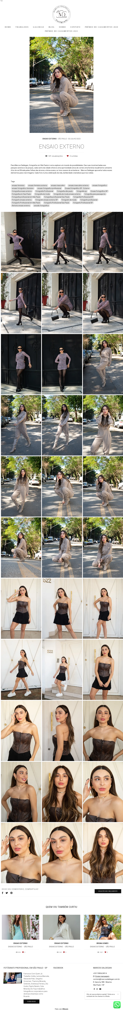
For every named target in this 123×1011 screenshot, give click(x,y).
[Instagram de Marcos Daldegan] (97, 989)
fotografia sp (82, 191)
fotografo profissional (88, 200)
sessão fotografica (41, 206)
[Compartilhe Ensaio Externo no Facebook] (2, 893)
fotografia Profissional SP (83, 197)
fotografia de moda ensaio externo (67, 194)
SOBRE (62, 27)
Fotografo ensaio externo (22, 200)
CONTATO (75, 27)
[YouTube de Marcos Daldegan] (100, 989)
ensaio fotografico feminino (23, 188)
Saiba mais (31, 1001)
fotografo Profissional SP (83, 203)
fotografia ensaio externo (22, 191)
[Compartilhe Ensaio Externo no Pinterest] (11, 893)
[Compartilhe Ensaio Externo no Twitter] (7, 893)
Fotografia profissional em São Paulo (26, 197)
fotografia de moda (42, 194)
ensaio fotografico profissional (49, 188)
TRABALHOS (22, 27)
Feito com (61, 1009)
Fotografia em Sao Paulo (21, 194)
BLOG (52, 27)
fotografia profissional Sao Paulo (56, 197)
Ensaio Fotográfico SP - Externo (77, 188)
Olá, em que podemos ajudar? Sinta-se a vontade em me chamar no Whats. (100, 995)
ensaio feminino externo (37, 185)
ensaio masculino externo (79, 185)
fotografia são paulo (65, 191)
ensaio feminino (18, 185)
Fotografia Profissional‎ (44, 191)
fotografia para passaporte (94, 194)
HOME (8, 27)
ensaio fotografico (99, 185)
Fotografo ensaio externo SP (47, 200)
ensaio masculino (58, 185)
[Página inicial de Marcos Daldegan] (61, 13)
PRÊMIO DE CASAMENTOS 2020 (101, 27)
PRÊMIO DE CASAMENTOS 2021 (61, 31)
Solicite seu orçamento (107, 891)
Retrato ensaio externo (21, 206)
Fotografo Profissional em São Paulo (26, 203)
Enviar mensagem (102, 976)
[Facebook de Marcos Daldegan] (94, 989)
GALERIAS (38, 27)
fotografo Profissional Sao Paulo (56, 203)
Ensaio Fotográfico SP (99, 191)
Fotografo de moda (69, 200)
